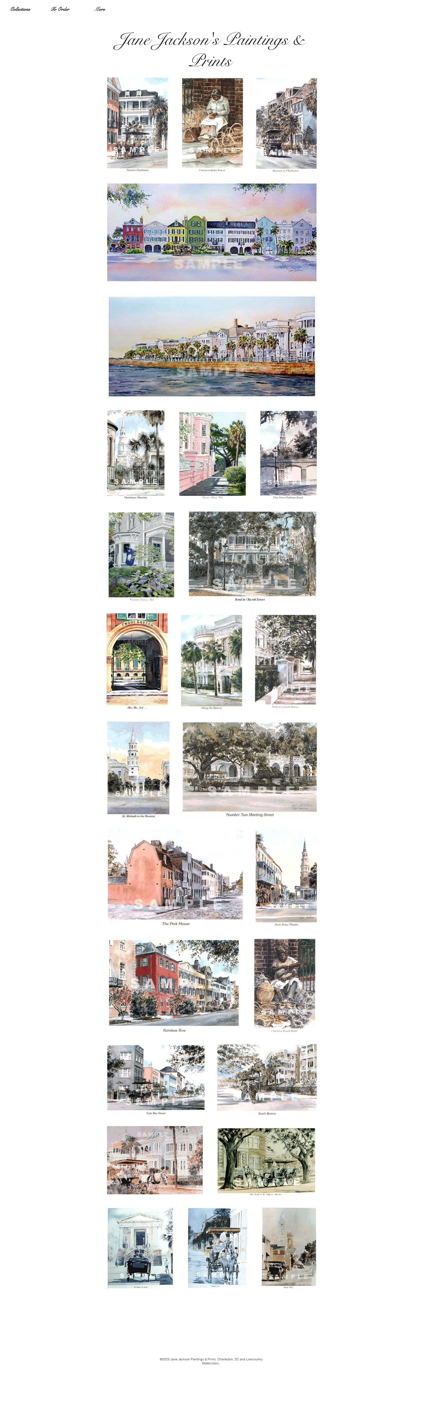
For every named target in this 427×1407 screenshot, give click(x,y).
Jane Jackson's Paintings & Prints (210, 50)
